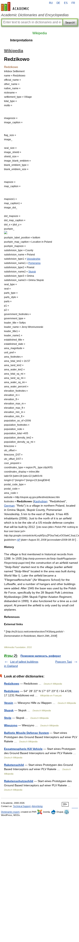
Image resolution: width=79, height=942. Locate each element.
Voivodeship (33, 258)
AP (18, 539)
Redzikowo (11, 683)
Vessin (8, 702)
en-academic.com (15, 6)
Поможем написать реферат (40, 655)
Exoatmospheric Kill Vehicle (23, 748)
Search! (70, 22)
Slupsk (9, 710)
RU (51, 3)
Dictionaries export (10, 812)
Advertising (37, 806)
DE (58, 3)
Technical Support (22, 806)
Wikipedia (39, 33)
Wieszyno (10, 725)
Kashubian (40, 501)
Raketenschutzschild (18, 781)
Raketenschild (14, 764)
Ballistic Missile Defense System (26, 732)
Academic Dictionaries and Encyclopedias (35, 15)
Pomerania (34, 263)
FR (73, 3)
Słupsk (32, 271)
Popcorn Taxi (63, 661)
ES (66, 3)
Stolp (7, 717)
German (9, 505)
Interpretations (21, 40)
